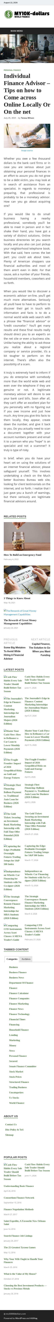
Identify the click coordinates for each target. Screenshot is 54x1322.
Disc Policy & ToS (14, 1129)
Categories (12, 959)
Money (12, 1045)
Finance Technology (19, 1014)
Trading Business (18, 1087)
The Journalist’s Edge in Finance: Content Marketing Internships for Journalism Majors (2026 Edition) (37, 704)
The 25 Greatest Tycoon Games (20, 1247)
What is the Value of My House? (20, 1274)
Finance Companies (19, 998)
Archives (25, 959)
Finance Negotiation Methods (19, 1209)
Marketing (14, 1040)
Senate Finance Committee (22, 1066)
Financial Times (17, 1019)
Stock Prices (15, 1077)
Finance (13, 988)
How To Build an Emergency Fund (22, 554)
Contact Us (11, 1124)
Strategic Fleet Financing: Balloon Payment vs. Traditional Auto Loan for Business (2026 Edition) (37, 790)
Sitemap (9, 1135)
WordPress (20, 1318)
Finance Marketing (19, 1003)
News (12, 1050)
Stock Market (16, 1071)
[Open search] (46, 31)
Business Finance (18, 972)
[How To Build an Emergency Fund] (27, 537)
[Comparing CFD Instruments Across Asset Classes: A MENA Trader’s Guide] (13, 925)
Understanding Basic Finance (19, 1186)
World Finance (16, 1103)
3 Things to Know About (17, 598)
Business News (16, 977)
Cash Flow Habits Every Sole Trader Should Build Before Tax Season (37, 679)
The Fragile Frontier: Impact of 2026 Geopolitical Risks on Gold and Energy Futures (35, 765)
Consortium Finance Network (19, 1197)
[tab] (12, 959)
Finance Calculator (19, 993)
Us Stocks (14, 1097)
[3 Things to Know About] (27, 580)
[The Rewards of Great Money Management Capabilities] (27, 613)
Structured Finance (19, 1082)
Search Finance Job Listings (18, 1236)
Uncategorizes (16, 1092)
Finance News (16, 1009)
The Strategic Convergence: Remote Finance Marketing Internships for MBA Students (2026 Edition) (37, 902)
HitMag (33, 1318)
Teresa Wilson (27, 118)
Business (13, 967)
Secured (13, 1061)
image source (27, 150)
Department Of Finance (21, 983)
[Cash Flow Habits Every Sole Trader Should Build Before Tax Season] (13, 677)
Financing (14, 1024)
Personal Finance (12, 70)
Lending (13, 1035)
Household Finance (19, 1030)
